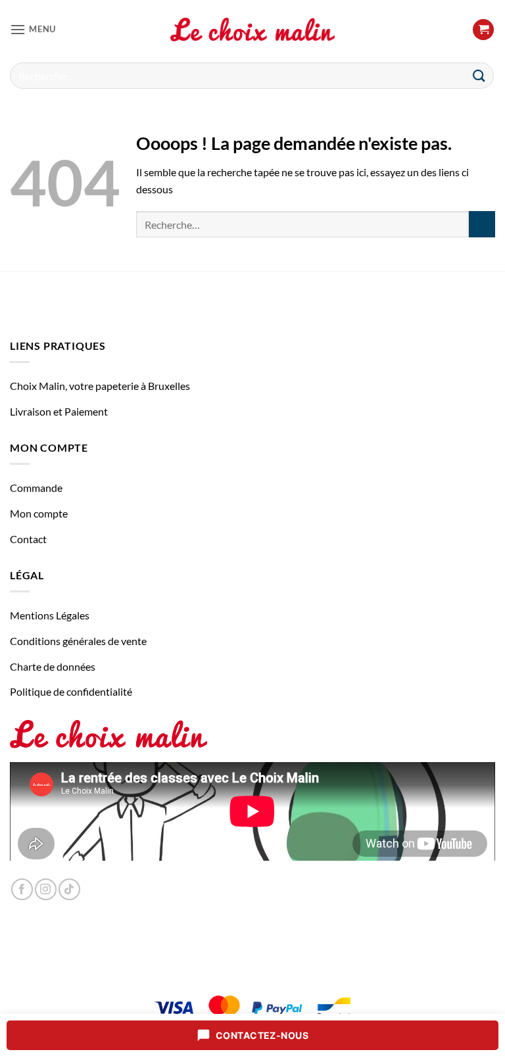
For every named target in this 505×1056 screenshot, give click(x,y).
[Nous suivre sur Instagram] (46, 889)
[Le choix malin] (252, 29)
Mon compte (39, 513)
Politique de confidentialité (71, 691)
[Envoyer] (479, 75)
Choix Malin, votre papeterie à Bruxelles (100, 385)
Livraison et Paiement (59, 411)
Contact (28, 539)
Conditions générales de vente (78, 641)
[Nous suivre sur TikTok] (69, 889)
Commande (36, 487)
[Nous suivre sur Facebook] (22, 889)
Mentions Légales (49, 615)
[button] (33, 29)
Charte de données (52, 666)
